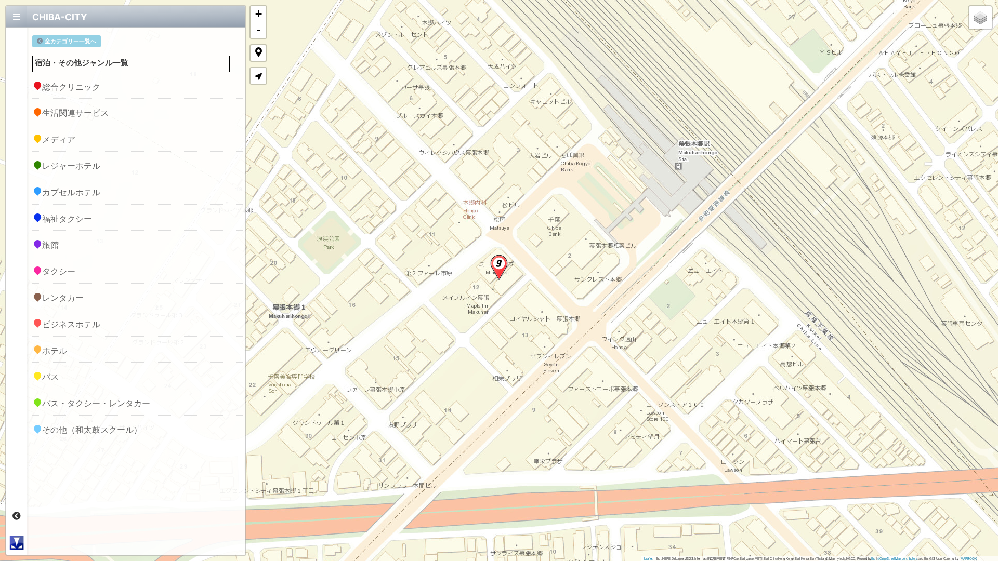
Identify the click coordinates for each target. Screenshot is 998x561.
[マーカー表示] (258, 53)
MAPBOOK (969, 558)
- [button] (258, 29)
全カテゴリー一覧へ (70, 41)
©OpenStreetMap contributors (897, 558)
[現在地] (258, 76)
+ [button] (258, 13)
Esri (873, 558)
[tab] (16, 16)
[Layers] (980, 17)
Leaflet (648, 558)
